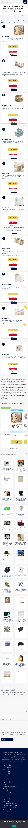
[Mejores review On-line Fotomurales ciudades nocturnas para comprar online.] (21, 463)
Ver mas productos (5, 407)
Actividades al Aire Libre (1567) (10, 786)
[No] (26, 824)
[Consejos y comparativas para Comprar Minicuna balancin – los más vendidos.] (7, 479)
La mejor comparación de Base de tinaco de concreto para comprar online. (7, 649)
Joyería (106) (6, 801)
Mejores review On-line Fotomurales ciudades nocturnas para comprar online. (21, 470)
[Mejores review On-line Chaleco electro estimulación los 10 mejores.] (7, 614)
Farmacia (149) (6, 795)
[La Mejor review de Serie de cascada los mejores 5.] (21, 553)
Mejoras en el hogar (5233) (9, 807)
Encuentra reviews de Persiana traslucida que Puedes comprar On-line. (7, 528)
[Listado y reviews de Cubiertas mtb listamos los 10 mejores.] (21, 644)
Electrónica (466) (7, 778)
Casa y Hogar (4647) (8, 767)
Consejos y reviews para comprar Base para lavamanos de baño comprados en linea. (7, 591)
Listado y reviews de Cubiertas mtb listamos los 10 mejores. (20, 649)
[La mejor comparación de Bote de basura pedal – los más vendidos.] (21, 508)
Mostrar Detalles (14, 55)
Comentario (4, 697)
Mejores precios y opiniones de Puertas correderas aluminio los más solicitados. (20, 543)
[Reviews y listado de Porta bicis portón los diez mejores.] (21, 629)
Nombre (3, 714)
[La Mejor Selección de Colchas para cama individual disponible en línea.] (21, 523)
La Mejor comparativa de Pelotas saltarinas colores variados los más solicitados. (7, 635)
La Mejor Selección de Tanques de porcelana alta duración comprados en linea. (7, 544)
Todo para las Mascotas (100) (10, 805)
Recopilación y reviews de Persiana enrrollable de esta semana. (20, 484)
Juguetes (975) (6, 771)
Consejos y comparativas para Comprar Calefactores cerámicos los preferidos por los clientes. (21, 665)
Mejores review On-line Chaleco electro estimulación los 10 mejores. (7, 620)
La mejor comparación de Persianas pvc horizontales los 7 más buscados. (20, 620)
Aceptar (14, 826)
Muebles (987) (6, 812)
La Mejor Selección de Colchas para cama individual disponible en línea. (21, 528)
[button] (25, 2)
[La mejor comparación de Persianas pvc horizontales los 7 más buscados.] (21, 614)
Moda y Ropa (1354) (8, 769)
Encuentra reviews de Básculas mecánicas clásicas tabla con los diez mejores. (7, 575)
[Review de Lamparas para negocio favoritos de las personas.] (7, 658)
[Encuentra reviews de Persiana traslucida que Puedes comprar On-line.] (7, 523)
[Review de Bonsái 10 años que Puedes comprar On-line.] (21, 570)
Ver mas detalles (16, 442)
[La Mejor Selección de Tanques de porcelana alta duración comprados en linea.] (7, 537)
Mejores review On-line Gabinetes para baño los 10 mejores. (7, 469)
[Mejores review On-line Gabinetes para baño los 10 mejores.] (7, 463)
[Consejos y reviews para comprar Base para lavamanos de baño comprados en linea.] (7, 584)
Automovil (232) (7, 793)
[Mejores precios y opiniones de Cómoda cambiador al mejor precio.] (7, 674)
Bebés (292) (6, 790)
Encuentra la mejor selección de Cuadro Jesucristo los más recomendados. (7, 605)
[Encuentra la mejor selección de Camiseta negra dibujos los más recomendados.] (21, 493)
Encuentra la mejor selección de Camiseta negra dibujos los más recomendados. (20, 499)
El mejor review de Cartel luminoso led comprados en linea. (20, 590)
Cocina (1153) (6, 784)
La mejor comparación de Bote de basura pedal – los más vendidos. (21, 514)
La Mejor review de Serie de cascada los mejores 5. (20, 559)
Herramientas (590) (8, 810)
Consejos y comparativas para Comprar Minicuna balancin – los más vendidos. (7, 484)
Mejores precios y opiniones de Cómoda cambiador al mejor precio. (7, 679)
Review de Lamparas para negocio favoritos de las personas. (7, 664)
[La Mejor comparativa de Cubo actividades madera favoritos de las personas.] (21, 674)
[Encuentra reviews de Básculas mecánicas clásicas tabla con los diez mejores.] (7, 570)
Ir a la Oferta (13, 46)
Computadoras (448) (8, 788)
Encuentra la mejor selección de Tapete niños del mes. (7, 514)
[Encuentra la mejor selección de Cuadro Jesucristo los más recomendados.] (7, 600)
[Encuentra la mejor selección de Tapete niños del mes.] (7, 508)
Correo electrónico (6, 719)
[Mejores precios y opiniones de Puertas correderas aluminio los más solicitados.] (21, 537)
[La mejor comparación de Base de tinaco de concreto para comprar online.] (7, 644)
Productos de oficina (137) (9, 803)
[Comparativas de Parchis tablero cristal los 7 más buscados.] (7, 493)
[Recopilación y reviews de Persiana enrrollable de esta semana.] (21, 479)
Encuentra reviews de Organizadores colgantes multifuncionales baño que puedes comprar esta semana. (7, 560)
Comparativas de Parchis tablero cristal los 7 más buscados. (7, 499)
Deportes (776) (6, 774)
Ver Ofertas (12, 54)
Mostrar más (14, 233)
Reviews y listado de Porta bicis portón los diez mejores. (21, 635)
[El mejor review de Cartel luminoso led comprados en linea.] (21, 584)
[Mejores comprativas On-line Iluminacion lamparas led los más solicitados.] (21, 600)
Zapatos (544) (6, 776)
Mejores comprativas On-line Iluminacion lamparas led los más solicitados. (20, 605)
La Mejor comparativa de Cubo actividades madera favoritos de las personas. (21, 679)
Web (2, 725)
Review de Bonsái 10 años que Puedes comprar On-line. (21, 575)
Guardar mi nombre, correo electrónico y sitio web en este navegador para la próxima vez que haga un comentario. (13, 734)
